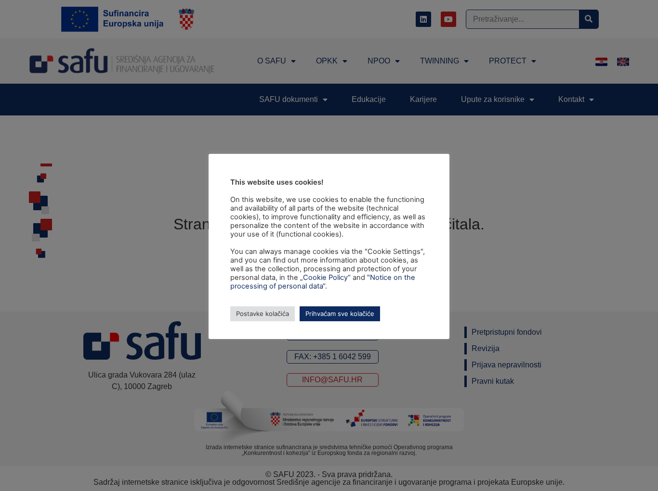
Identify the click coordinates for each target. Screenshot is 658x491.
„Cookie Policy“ (325, 277)
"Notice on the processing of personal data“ (322, 281)
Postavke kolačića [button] (262, 313)
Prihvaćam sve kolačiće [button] (339, 313)
